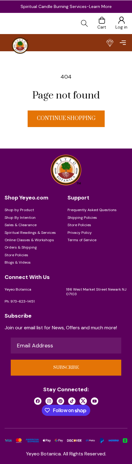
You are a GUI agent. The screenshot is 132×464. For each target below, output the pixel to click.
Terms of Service (82, 240)
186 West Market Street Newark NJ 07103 (96, 291)
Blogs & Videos (18, 262)
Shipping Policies (82, 217)
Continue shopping (66, 118)
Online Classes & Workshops (29, 240)
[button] (122, 42)
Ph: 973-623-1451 (20, 301)
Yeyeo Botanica (18, 289)
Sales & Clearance (21, 225)
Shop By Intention (20, 217)
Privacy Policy (80, 232)
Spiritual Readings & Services (30, 232)
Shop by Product (19, 210)
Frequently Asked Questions (92, 210)
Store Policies (16, 255)
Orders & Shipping (21, 247)
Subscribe (66, 367)
